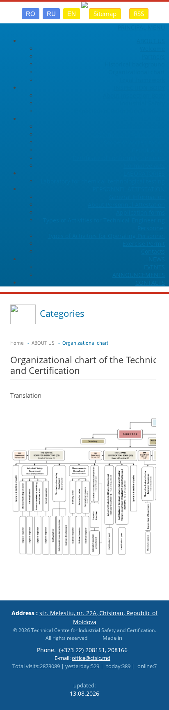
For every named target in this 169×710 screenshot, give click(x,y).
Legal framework (142, 80)
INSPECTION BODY (139, 88)
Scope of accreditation (134, 142)
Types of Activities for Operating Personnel (106, 236)
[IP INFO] (93, 637)
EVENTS (154, 267)
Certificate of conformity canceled (119, 158)
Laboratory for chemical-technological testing (103, 181)
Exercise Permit (144, 243)
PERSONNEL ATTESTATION (129, 189)
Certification (148, 150)
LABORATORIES (144, 173)
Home (17, 343)
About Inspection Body (134, 95)
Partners (153, 56)
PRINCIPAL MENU (141, 27)
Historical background (135, 64)
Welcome (152, 49)
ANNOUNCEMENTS (138, 275)
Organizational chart (136, 72)
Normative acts (144, 165)
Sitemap (105, 13)
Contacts (153, 251)
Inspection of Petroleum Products (119, 111)
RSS (139, 13)
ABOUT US (151, 41)
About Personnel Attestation (126, 204)
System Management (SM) (129, 134)
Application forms (140, 212)
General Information (137, 197)
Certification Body (140, 127)
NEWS (156, 259)
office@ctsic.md (91, 658)
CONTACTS (150, 282)
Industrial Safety (142, 103)
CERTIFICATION (144, 119)
